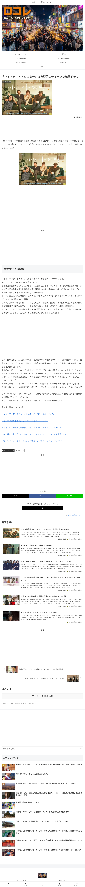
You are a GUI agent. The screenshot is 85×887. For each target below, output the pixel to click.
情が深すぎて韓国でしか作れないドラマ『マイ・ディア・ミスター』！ (31, 427)
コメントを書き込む (42, 696)
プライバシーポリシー (21, 880)
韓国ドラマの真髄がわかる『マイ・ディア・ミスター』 (25, 421)
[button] (81, 748)
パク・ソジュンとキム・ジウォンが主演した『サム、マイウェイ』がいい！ (33, 441)
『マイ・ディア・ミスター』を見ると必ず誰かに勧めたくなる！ (29, 414)
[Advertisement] (42, 124)
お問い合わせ (63, 880)
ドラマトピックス (9, 450)
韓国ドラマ (21, 450)
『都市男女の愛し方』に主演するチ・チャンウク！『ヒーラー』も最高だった (34, 434)
